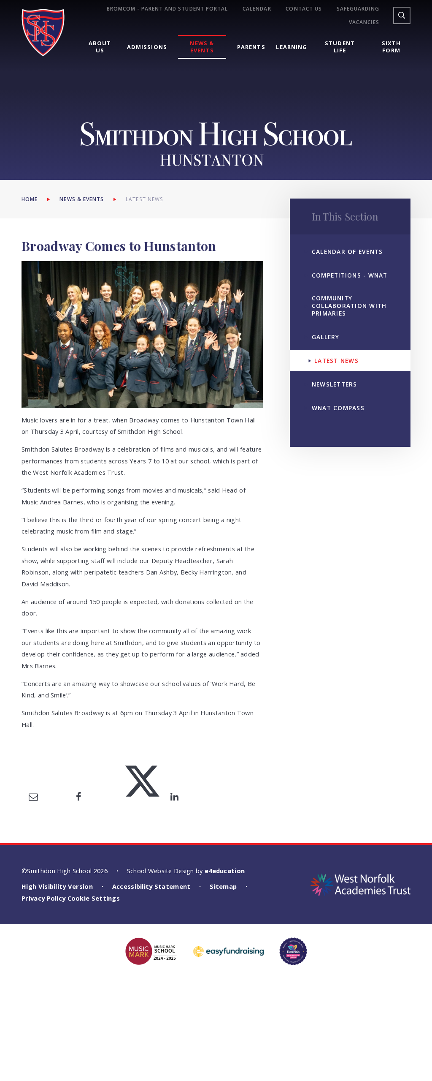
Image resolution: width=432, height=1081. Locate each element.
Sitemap (223, 886)
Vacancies (364, 22)
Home (30, 199)
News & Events (81, 199)
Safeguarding (358, 8)
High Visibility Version (57, 886)
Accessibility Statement (151, 886)
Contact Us (304, 8)
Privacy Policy (43, 898)
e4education (225, 870)
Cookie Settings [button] (94, 898)
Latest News (144, 199)
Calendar (257, 8)
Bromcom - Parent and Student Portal (167, 8)
